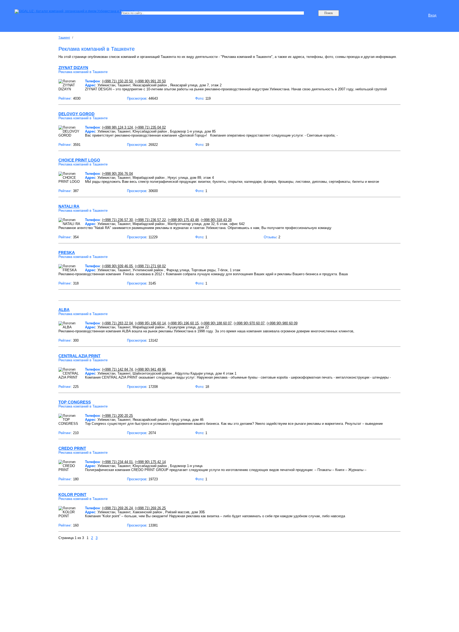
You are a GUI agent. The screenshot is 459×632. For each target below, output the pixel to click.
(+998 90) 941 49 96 (150, 369)
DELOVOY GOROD (76, 114)
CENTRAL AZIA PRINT (79, 356)
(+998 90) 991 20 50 (150, 81)
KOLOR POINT (72, 494)
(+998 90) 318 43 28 (216, 220)
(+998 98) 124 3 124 (117, 127)
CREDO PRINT (72, 448)
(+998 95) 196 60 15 (183, 323)
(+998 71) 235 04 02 (150, 127)
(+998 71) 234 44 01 (117, 462)
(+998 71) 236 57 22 (150, 220)
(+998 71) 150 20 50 (117, 81)
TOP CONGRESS (74, 402)
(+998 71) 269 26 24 (117, 508)
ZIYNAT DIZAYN (73, 67)
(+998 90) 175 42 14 (150, 462)
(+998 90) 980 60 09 (282, 323)
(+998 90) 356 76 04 (117, 174)
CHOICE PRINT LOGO (79, 160)
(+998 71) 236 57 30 (117, 220)
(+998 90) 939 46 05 (117, 266)
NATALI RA (68, 206)
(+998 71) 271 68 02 (150, 266)
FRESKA (66, 252)
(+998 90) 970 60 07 (249, 323)
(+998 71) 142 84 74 (117, 369)
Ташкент (64, 37)
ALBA (64, 309)
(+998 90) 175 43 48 (183, 220)
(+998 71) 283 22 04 (117, 323)
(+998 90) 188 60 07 (216, 323)
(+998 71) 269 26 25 (150, 508)
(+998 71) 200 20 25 (117, 416)
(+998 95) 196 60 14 (150, 323)
